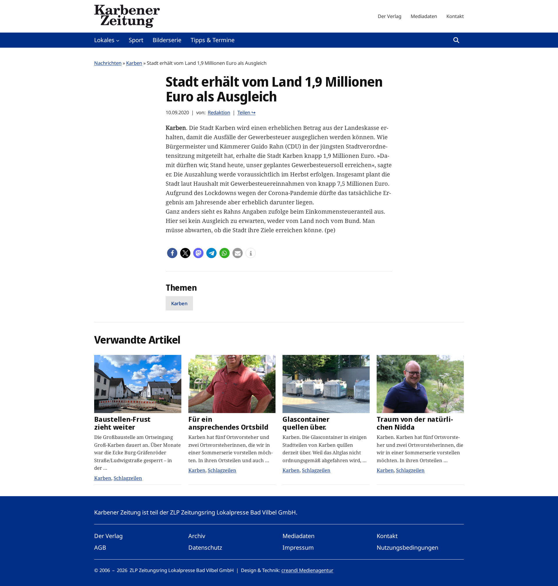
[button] (172, 253)
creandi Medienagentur (307, 570)
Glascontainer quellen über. (306, 423)
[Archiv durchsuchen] (456, 40)
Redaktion (219, 112)
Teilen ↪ (246, 112)
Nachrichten (107, 63)
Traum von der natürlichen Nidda (415, 423)
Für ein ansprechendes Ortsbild (228, 423)
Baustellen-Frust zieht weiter (122, 423)
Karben (134, 63)
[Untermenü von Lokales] (117, 40)
